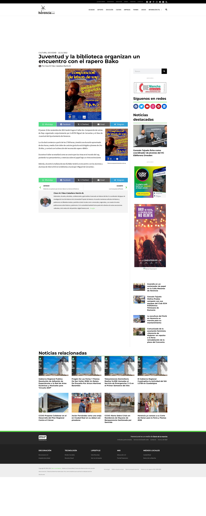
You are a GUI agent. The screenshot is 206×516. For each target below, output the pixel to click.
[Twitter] (150, 2)
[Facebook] (147, 2)
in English (140, 1)
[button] (161, 9)
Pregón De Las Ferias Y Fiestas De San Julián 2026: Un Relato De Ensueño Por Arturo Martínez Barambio (86, 382)
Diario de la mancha (160, 436)
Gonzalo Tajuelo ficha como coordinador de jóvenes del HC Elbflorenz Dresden (148, 153)
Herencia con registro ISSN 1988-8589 (151, 469)
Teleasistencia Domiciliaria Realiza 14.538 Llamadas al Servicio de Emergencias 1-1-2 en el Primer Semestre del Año (119, 382)
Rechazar (134, 513)
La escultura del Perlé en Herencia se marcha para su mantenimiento (157, 319)
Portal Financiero (122, 458)
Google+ (92, 208)
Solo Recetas (95, 455)
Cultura (43, 52)
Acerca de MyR (162, 440)
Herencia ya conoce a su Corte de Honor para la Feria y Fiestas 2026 (152, 418)
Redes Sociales (70, 455)
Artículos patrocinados (124, 440)
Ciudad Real (147, 455)
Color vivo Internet (56, 468)
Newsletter (119, 1)
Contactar (132, 1)
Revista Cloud (69, 458)
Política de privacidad (118, 469)
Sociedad (52, 52)
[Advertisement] (103, 32)
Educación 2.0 (121, 455)
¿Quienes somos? (101, 1)
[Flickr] (163, 2)
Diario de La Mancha (149, 458)
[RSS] (166, 2)
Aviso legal (107, 469)
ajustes (105, 514)
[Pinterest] (153, 2)
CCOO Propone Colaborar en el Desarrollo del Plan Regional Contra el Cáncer (53, 418)
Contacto (153, 440)
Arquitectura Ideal (44, 458)
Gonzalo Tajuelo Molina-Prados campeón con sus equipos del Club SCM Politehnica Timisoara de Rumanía (157, 303)
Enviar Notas (110, 1)
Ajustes (147, 513)
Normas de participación (132, 469)
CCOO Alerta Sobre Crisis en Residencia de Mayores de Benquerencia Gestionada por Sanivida (118, 419)
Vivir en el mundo (96, 458)
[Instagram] (157, 2)
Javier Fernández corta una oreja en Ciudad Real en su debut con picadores (86, 418)
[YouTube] (160, 2)
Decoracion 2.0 (43, 455)
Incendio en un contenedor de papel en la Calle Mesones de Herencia (156, 287)
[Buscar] (164, 71)
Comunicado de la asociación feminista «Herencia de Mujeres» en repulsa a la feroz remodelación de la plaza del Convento (156, 335)
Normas (126, 1)
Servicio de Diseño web (141, 440)
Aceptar (121, 513)
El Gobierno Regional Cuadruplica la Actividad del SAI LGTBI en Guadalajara (152, 381)
